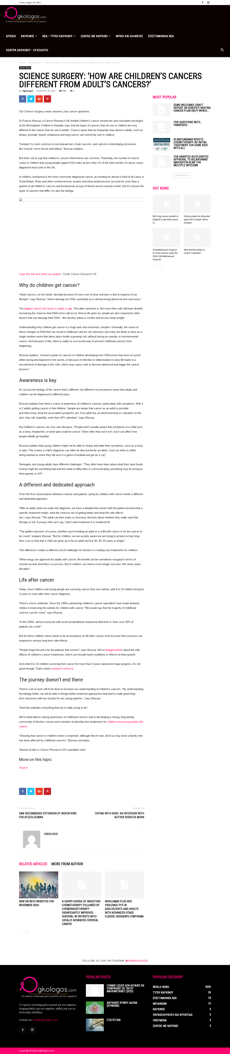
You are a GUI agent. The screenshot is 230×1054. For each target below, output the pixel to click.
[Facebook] (202, 2)
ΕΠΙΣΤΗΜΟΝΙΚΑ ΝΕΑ (161, 36)
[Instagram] (208, 2)
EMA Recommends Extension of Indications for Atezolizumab (48, 815)
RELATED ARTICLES (33, 864)
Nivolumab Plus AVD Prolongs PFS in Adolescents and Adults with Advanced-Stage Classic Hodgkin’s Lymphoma (124, 909)
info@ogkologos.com (45, 1020)
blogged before (114, 649)
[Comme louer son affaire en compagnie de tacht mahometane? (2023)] (95, 990)
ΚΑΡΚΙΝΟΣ (27, 36)
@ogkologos (136, 960)
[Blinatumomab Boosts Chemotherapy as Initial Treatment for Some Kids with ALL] (162, 144)
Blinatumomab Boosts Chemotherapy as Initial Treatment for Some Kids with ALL (191, 144)
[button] (222, 50)
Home (22, 62)
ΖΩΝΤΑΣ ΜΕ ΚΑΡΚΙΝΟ (94, 36)
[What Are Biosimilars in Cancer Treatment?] (197, 237)
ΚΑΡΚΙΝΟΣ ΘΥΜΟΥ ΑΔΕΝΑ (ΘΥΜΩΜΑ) (122, 1004)
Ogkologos (27, 90)
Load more (180, 175)
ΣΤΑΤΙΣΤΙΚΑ (114, 1020)
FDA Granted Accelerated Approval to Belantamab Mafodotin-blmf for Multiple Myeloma (191, 161)
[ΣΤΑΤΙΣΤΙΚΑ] (95, 1025)
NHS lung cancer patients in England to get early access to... (165, 219)
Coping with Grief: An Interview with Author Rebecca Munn (119, 815)
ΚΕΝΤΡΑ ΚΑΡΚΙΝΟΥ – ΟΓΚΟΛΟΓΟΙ (27, 50)
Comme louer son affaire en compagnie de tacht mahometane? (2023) (125, 988)
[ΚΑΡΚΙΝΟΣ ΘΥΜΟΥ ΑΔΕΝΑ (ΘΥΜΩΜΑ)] (95, 1007)
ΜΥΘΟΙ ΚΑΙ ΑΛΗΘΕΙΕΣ (129, 36)
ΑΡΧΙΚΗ (11, 36)
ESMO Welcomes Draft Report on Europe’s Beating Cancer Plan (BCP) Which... (192, 107)
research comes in (62, 668)
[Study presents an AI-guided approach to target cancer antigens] (197, 204)
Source (23, 767)
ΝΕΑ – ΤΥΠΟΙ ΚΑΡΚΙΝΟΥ (57, 36)
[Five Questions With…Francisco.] (162, 127)
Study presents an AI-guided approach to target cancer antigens (197, 219)
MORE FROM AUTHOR (67, 864)
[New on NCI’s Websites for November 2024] (38, 884)
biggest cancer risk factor (39, 308)
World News (35, 62)
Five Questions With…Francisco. (188, 123)
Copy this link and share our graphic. (40, 274)
